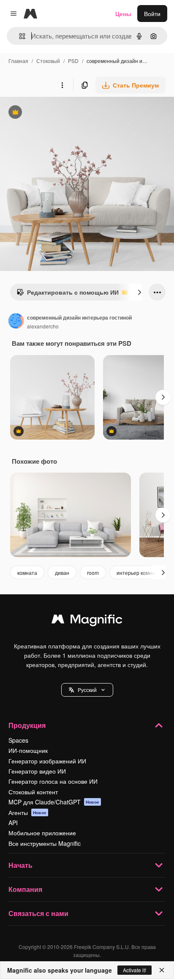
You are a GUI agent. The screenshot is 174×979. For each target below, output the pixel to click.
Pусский (87, 689)
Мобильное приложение (42, 833)
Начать (20, 865)
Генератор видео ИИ (37, 771)
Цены (123, 13)
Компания (25, 889)
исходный (56, 113)
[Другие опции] (62, 85)
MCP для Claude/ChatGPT (53, 802)
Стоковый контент (33, 792)
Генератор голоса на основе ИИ (53, 781)
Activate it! (134, 970)
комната (27, 572)
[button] (87, 690)
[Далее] (139, 292)
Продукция (27, 725)
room (93, 572)
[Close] (162, 970)
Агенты (27, 812)
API (13, 822)
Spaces (18, 740)
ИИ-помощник (28, 750)
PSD (73, 60)
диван (62, 572)
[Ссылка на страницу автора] (16, 321)
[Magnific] (87, 621)
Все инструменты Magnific (44, 843)
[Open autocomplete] (18, 36)
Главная (18, 60)
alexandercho (43, 326)
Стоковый (48, 60)
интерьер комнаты (139, 572)
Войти (152, 13)
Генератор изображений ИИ (47, 761)
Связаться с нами (38, 913)
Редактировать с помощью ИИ (67, 294)
